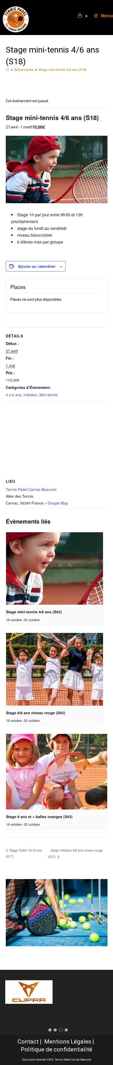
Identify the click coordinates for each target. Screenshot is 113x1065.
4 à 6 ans (13, 394)
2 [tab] (55, 1030)
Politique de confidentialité (56, 1049)
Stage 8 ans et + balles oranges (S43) (39, 816)
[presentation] (54, 568)
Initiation (30, 394)
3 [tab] (61, 1030)
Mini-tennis (48, 394)
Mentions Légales (67, 1041)
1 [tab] (50, 1030)
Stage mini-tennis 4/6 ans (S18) (62, 70)
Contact (28, 1041)
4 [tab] (66, 1030)
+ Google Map (56, 503)
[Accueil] (7, 70)
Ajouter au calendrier (36, 266)
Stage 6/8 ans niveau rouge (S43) (35, 712)
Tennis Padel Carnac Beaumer (31, 489)
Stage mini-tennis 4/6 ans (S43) (34, 611)
